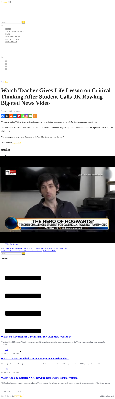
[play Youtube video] (57, 199)
